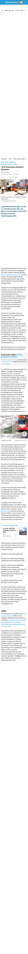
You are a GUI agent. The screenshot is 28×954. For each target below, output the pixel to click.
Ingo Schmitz (6, 172)
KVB (17, 330)
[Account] (25, 2)
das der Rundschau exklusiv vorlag (11, 275)
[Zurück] (2, 10)
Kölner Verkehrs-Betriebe (20, 159)
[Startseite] (11, 2)
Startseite (3, 159)
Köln (10, 159)
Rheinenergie (5, 511)
